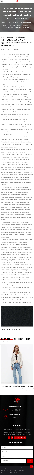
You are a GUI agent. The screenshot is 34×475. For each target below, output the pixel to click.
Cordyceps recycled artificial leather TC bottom (17, 386)
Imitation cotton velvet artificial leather (13, 54)
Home (3, 23)
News (8, 23)
